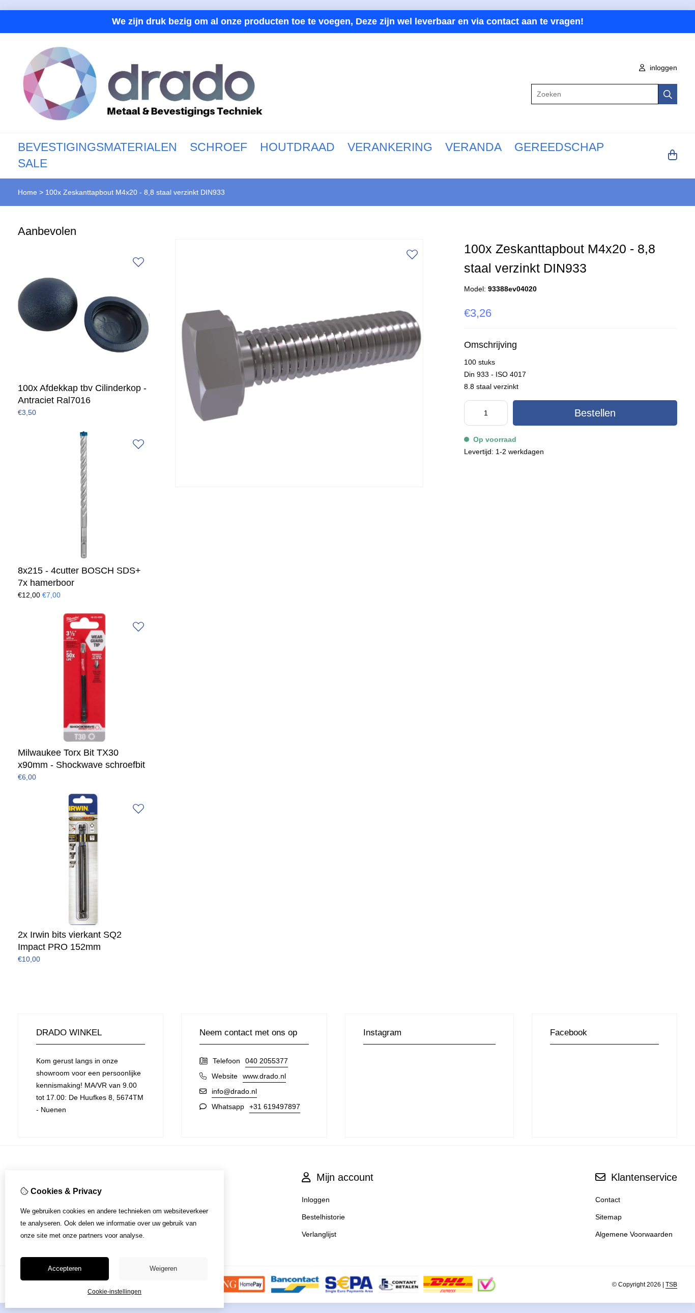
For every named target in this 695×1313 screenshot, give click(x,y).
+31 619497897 (274, 1106)
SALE (32, 163)
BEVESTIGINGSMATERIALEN (97, 147)
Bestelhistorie (323, 1217)
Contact (607, 1200)
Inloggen (316, 1200)
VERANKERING (389, 147)
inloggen (662, 68)
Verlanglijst (319, 1234)
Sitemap (608, 1217)
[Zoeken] (667, 94)
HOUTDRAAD (297, 147)
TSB (671, 1284)
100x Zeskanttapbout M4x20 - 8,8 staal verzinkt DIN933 (135, 192)
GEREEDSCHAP (559, 147)
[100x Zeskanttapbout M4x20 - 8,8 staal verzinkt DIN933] (299, 485)
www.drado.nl (264, 1076)
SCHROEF (218, 147)
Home (27, 192)
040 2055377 (266, 1061)
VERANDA (473, 147)
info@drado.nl (234, 1091)
